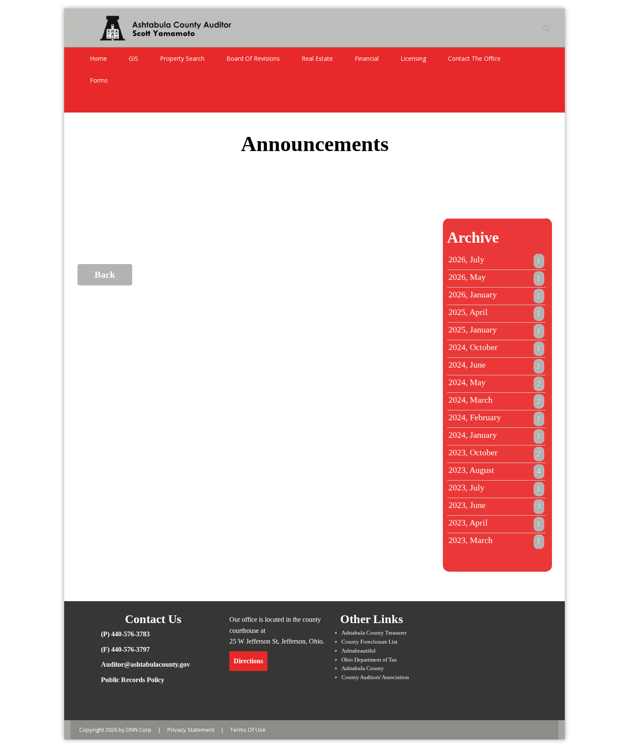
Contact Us (153, 619)
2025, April (494, 312)
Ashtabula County (362, 668)
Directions (248, 661)
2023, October (494, 453)
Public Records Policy (132, 679)
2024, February (494, 418)
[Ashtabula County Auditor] (156, 27)
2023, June (494, 505)
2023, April (494, 523)
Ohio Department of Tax (369, 659)
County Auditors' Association (375, 677)
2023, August (494, 470)
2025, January (494, 330)
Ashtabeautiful (358, 650)
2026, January (494, 295)
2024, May (494, 382)
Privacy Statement (190, 729)
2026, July (494, 260)
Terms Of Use (248, 729)
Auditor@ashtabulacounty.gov (145, 664)
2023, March (494, 540)
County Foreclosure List (369, 641)
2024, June (494, 365)
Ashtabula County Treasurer (373, 632)
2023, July (494, 488)
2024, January (494, 435)
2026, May (494, 277)
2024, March (494, 400)
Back (105, 274)
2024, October (494, 347)
